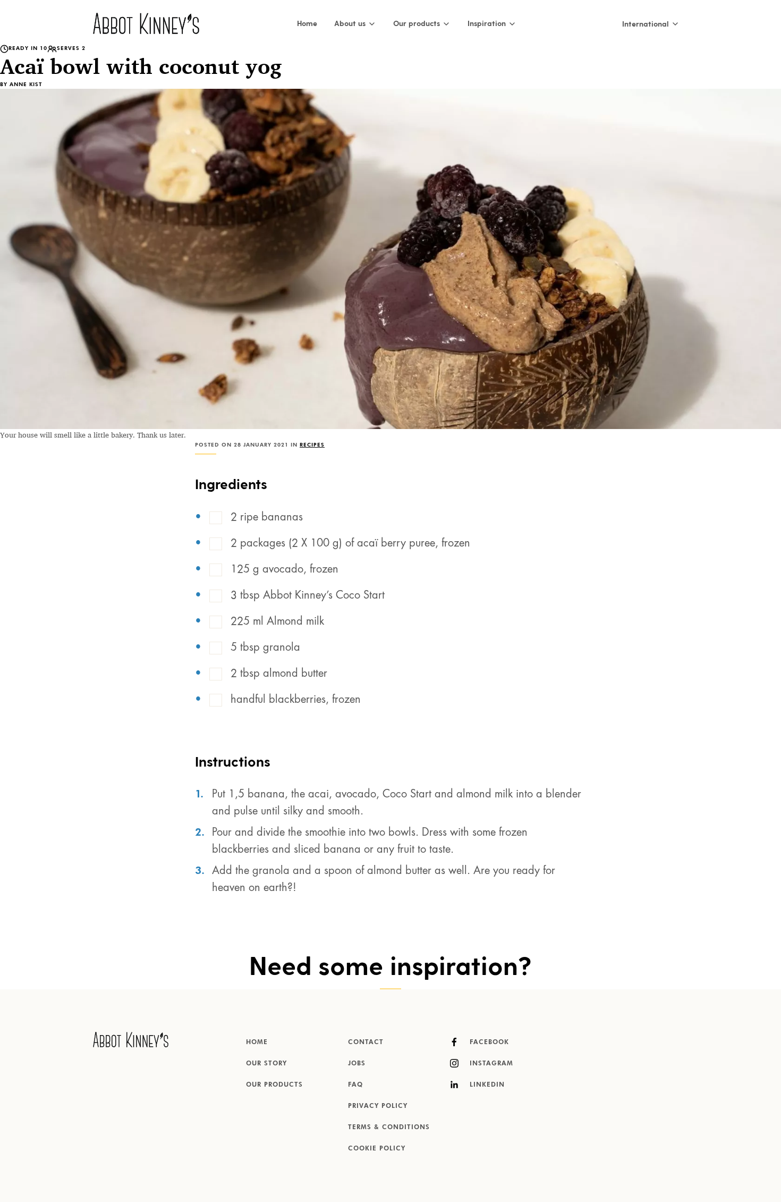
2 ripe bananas (267, 517)
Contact (366, 1042)
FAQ (355, 1085)
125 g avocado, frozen (284, 570)
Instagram (490, 1064)
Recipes (312, 445)
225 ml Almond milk (277, 622)
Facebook (488, 1042)
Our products (274, 1085)
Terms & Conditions (389, 1127)
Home (307, 23)
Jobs (357, 1064)
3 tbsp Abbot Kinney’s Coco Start (308, 596)
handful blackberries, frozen (296, 700)
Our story (266, 1064)
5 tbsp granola (265, 648)
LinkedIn (486, 1085)
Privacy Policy (378, 1106)
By (21, 84)
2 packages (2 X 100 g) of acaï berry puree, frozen (350, 544)
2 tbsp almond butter (279, 674)
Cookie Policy (376, 1149)
